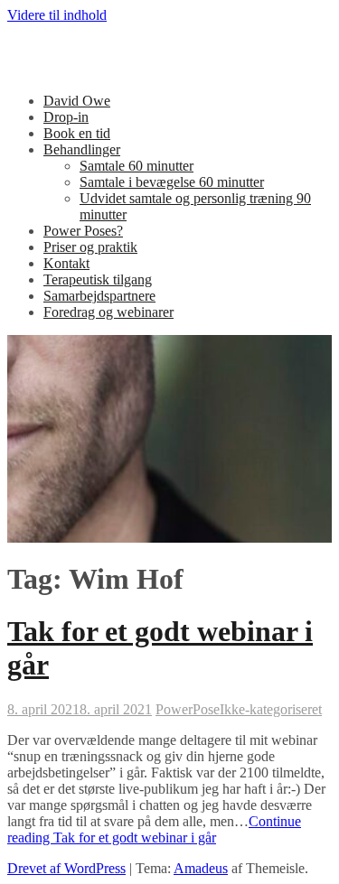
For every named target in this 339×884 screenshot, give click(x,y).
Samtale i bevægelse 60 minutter (172, 182)
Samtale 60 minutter (136, 165)
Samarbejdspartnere (99, 295)
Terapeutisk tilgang (97, 279)
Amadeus (201, 868)
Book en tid (76, 133)
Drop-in (66, 117)
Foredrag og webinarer (108, 312)
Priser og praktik (90, 247)
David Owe (76, 100)
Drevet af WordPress (66, 868)
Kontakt (66, 263)
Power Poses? (83, 230)
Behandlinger (81, 149)
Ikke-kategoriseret (271, 709)
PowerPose (187, 709)
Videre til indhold (57, 15)
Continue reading (154, 829)
